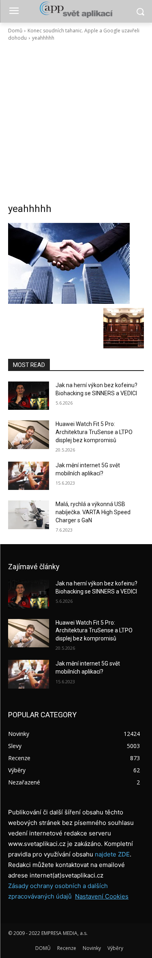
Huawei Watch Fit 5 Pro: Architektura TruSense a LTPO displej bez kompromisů (94, 432)
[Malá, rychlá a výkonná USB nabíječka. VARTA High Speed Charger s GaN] (28, 514)
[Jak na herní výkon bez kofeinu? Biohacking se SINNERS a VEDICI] (28, 396)
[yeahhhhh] (76, 263)
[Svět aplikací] (76, 10)
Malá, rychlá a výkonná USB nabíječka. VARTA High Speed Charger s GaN (93, 512)
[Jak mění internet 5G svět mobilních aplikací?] (28, 476)
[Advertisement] (76, 122)
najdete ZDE (112, 854)
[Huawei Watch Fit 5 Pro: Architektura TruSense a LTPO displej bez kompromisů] (28, 434)
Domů (15, 30)
